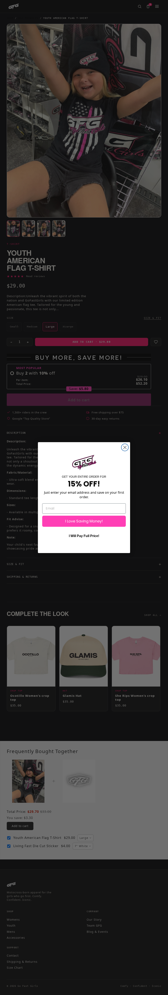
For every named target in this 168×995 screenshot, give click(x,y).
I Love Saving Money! (84, 521)
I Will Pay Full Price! (84, 536)
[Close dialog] (124, 447)
